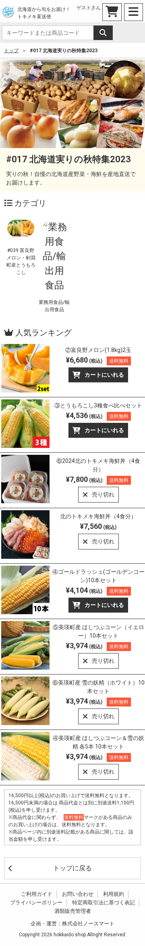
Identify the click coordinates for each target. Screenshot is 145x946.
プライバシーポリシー (36, 902)
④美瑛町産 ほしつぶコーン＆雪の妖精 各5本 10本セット (98, 742)
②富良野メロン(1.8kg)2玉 (98, 350)
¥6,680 (97, 360)
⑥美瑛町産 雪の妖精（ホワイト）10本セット (98, 686)
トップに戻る (72, 868)
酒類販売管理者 (72, 911)
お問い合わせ (77, 894)
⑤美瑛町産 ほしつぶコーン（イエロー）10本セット (98, 631)
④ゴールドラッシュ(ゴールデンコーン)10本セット (98, 575)
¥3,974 (97, 645)
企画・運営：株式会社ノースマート (72, 924)
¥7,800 (97, 479)
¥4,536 (97, 415)
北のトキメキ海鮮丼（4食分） (98, 516)
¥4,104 (97, 590)
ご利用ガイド (36, 894)
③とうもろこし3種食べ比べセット (98, 405)
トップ (11, 50)
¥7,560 (98, 526)
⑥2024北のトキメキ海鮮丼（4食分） (98, 465)
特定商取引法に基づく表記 (103, 902)
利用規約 (113, 894)
